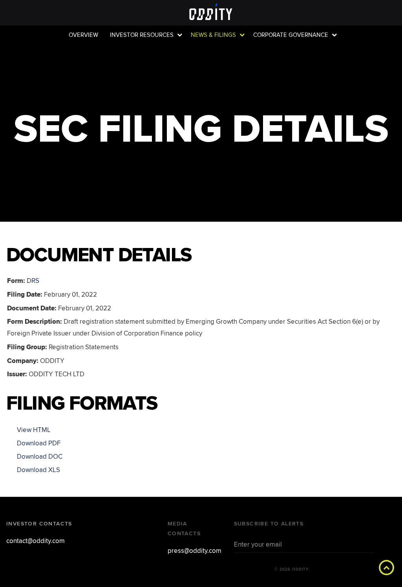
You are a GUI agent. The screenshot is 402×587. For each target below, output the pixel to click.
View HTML (34, 430)
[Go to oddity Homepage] (201, 12)
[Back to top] (386, 567)
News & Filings (213, 34)
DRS (33, 281)
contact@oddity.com (35, 541)
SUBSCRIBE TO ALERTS (269, 523)
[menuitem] (83, 35)
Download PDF (38, 443)
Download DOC (39, 456)
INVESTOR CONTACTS (39, 523)
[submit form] (365, 544)
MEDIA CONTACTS (184, 528)
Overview (83, 34)
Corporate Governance (290, 34)
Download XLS (38, 470)
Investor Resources (142, 34)
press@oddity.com (194, 550)
